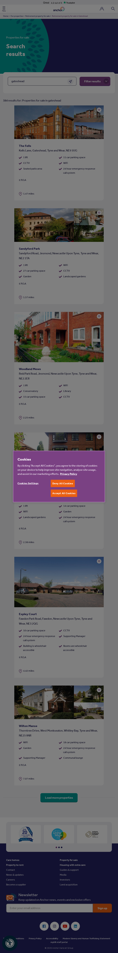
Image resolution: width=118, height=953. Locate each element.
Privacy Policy (68, 474)
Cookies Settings (28, 483)
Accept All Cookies (63, 493)
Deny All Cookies (62, 483)
